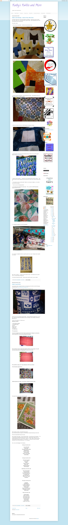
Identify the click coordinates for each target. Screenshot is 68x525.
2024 (52, 209)
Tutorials (21, 13)
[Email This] (26, 279)
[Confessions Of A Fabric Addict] (49, 94)
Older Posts (38, 508)
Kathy (45, 208)
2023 (52, 210)
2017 (52, 238)
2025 (52, 208)
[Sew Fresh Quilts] (50, 194)
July (52, 228)
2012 (52, 241)
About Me (30, 13)
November (53, 218)
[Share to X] (27, 279)
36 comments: (22, 505)
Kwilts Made (16, 13)
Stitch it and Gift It (16, 284)
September (53, 226)
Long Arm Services (37, 13)
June (53, 229)
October (53, 225)
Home (12, 13)
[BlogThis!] (27, 279)
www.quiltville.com (19, 154)
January (53, 235)
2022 (52, 211)
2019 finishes (48, 13)
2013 (52, 240)
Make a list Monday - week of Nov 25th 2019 (22, 17)
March (53, 233)
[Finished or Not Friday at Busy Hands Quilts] (50, 126)
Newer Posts (14, 508)
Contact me (26, 13)
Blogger (38, 518)
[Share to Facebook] (28, 279)
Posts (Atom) (17, 509)
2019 (52, 215)
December (53, 216)
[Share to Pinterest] (29, 279)
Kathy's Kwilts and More (26, 5)
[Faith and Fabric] (49, 183)
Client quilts (43, 13)
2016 (52, 239)
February (53, 234)
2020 (52, 214)
